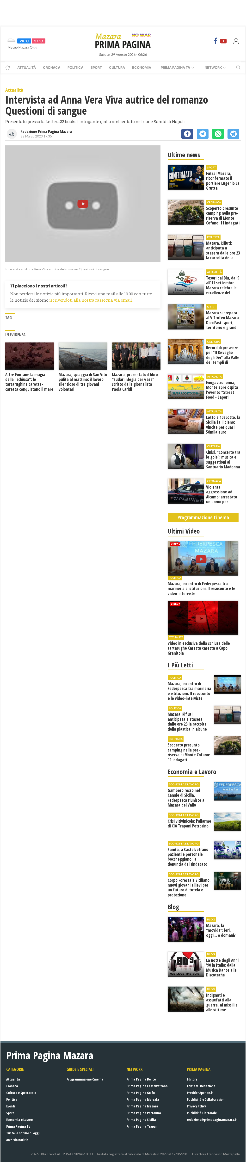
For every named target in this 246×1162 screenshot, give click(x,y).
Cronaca (51, 67)
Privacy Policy (196, 1106)
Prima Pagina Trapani (143, 1126)
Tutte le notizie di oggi (23, 1133)
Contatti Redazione (201, 1086)
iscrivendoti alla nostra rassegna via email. (91, 300)
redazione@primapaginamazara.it (212, 1119)
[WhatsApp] (218, 134)
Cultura (117, 67)
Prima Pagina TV (18, 1126)
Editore (192, 1079)
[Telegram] (233, 134)
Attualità (26, 67)
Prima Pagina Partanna (144, 1113)
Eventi (10, 1106)
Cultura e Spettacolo (21, 1092)
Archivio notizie (17, 1139)
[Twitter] (203, 134)
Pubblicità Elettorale (202, 1113)
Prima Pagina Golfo (141, 1092)
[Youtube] (223, 40)
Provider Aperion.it (200, 1092)
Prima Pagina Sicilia (141, 1119)
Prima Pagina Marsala (143, 1099)
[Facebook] (215, 40)
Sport (96, 67)
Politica (75, 67)
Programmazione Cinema (85, 1079)
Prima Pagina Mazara (142, 1106)
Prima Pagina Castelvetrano (147, 1086)
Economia (141, 67)
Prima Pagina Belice (141, 1079)
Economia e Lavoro (19, 1119)
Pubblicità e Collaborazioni (206, 1099)
